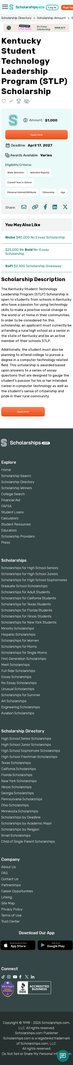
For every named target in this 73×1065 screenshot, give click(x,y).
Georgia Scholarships (17, 793)
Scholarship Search (16, 476)
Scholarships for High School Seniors (29, 568)
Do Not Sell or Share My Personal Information (36, 1054)
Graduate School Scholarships (24, 586)
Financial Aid (10, 500)
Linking (6, 897)
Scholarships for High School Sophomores (34, 580)
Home (6, 470)
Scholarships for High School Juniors (29, 574)
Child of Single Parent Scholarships (28, 841)
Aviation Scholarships (17, 713)
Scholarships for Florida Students (26, 610)
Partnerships (11, 885)
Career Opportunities (17, 891)
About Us (8, 867)
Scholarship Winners (16, 488)
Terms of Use (11, 915)
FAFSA (6, 506)
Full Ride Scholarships (18, 671)
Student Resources (16, 524)
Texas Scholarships (16, 763)
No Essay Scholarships (19, 683)
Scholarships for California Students (28, 598)
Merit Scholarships (15, 665)
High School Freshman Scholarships (29, 757)
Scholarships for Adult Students (25, 592)
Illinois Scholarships (16, 787)
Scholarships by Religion (20, 829)
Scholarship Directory (16, 18)
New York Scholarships (19, 781)
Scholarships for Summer (20, 695)
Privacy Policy (12, 909)
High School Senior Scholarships (26, 739)
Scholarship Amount (51, 18)
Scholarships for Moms (19, 646)
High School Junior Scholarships (26, 745)
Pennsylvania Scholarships (21, 799)
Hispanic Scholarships (18, 634)
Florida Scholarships (16, 775)
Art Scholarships (14, 701)
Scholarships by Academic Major (26, 823)
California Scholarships (18, 769)
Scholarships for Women (20, 640)
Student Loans (12, 512)
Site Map (8, 903)
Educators (9, 530)
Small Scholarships (16, 835)
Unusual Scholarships (17, 689)
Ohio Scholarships (15, 805)
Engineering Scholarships (20, 707)
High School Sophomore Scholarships (30, 751)
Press (5, 542)
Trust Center (10, 921)
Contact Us (9, 879)
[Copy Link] (35, 206)
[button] (3, 101)
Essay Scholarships (16, 677)
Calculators (9, 518)
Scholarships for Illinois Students (26, 616)
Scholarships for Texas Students (26, 604)
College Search (13, 494)
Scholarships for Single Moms (24, 653)
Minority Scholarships (17, 628)
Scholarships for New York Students (29, 622)
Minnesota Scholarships (19, 811)
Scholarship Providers (18, 536)
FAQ (4, 873)
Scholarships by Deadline (21, 817)
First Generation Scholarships (23, 659)
